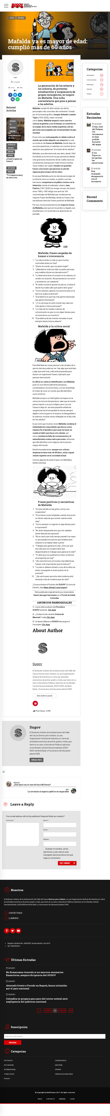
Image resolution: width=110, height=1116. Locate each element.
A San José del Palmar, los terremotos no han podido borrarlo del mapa (97, 136)
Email (45, 830)
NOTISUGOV (8, 1060)
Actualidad (11, 168)
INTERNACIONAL (10, 1069)
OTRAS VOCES (9, 1074)
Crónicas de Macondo (13, 124)
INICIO (40, 1099)
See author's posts (44, 696)
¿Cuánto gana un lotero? (14, 160)
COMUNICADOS (60, 1060)
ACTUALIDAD (9, 1065)
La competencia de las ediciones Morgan (14, 138)
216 (55, 1010)
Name (46, 820)
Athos (12, 18)
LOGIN (72, 1099)
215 (50, 1010)
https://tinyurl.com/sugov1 (55, 587)
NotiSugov (95, 85)
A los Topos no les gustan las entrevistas (97, 158)
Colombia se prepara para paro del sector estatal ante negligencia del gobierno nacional (37, 1000)
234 (70, 1010)
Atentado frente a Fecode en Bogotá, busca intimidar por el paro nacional (36, 987)
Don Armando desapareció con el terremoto (97, 176)
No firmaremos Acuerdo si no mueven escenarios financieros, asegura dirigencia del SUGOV (34, 974)
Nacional (21, 18)
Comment (10, 820)
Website (46, 839)
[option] (54, 70)
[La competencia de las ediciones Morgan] (15, 129)
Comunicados (95, 80)
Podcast (7, 1078)
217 (59, 1010)
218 (64, 1010)
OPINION (58, 1069)
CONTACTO (50, 1099)
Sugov (15, 77)
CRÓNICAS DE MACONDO (64, 1074)
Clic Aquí (52, 610)
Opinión (10, 155)
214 (46, 1010)
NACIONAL (59, 1065)
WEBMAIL (62, 1099)
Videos (94, 94)
